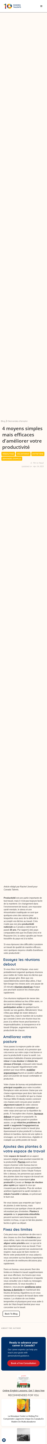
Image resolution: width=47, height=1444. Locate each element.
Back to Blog (11, 1313)
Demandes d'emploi (18, 421)
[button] (41, 6)
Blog (3, 421)
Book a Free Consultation (23, 1363)
